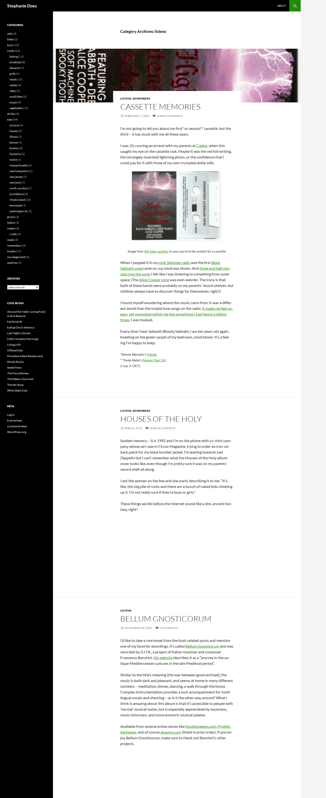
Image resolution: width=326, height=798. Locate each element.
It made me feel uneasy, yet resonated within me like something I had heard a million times (176, 314)
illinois (14, 136)
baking (14, 56)
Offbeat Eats (15, 350)
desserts (15, 68)
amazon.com (170, 732)
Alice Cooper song (154, 279)
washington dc (19, 211)
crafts (13, 234)
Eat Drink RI (14, 321)
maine (13, 159)
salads (13, 85)
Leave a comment (170, 116)
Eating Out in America (20, 327)
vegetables (16, 108)
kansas (14, 142)
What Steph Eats (17, 390)
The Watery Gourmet (20, 379)
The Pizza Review (18, 373)
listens (125, 98)
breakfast (15, 62)
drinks (11, 114)
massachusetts (19, 165)
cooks (11, 51)
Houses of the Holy (161, 419)
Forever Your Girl (154, 360)
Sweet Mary (14, 367)
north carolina (18, 188)
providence (17, 194)
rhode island (17, 199)
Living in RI (14, 344)
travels (11, 251)
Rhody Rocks (15, 362)
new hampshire (19, 171)
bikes (10, 39)
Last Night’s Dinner (19, 333)
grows (11, 217)
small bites (16, 96)
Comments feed (17, 426)
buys (10, 45)
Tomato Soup (15, 384)
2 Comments (168, 628)
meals (13, 79)
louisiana (15, 154)
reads (10, 240)
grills (13, 73)
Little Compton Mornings (22, 339)
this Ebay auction (156, 251)
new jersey (16, 177)
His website (163, 657)
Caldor (201, 145)
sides (13, 91)
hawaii (14, 131)
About (281, 5)
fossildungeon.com (200, 726)
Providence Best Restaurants (25, 356)
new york (15, 182)
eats (9, 119)
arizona (14, 125)
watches (12, 262)
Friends (152, 354)
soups (13, 102)
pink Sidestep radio (174, 262)
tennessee (16, 205)
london (14, 148)
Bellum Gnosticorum (165, 619)
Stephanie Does (22, 5)
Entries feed (14, 420)
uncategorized (16, 257)
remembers (141, 98)
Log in (11, 415)
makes (11, 228)
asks (9, 33)
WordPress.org (16, 432)
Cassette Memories (160, 106)
